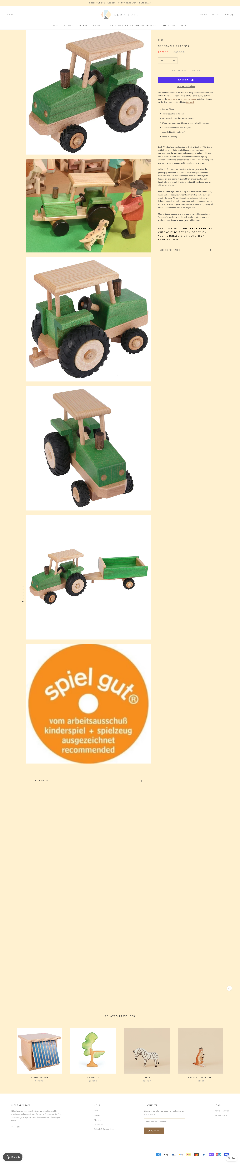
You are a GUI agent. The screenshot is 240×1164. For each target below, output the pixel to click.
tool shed (190, 102)
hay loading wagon (188, 99)
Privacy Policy (221, 1115)
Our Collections (63, 25)
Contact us (168, 25)
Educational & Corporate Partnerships (133, 25)
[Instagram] (18, 1126)
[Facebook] (12, 1126)
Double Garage (39, 1077)
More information (170, 250)
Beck (161, 40)
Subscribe (154, 1131)
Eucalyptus (93, 1077)
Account (204, 15)
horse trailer (173, 99)
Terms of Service (222, 1110)
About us (98, 25)
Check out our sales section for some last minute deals (120, 3)
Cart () (228, 14)
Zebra (147, 1077)
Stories (83, 25)
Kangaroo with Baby (200, 1077)
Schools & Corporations (104, 1129)
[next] (231, 1052)
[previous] (9, 1052)
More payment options (186, 86)
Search (215, 15)
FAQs (184, 25)
